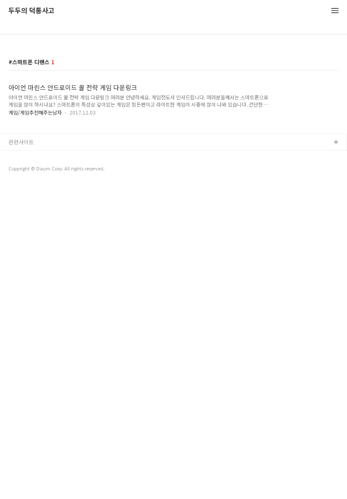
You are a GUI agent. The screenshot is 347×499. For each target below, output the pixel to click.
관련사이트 (21, 142)
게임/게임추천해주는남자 (35, 112)
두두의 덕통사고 (31, 10)
